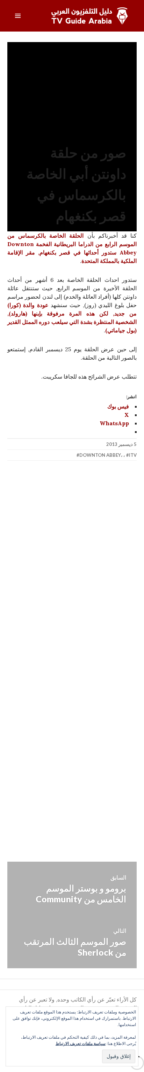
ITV (133, 455)
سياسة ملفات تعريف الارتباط (81, 1043)
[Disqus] (72, 569)
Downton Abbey (100, 455)
